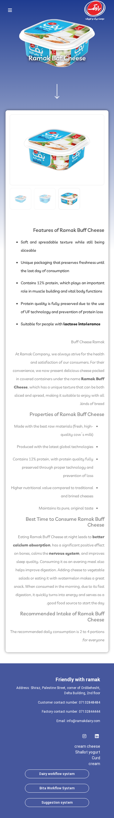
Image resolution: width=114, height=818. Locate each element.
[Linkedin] (96, 734)
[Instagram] (84, 734)
